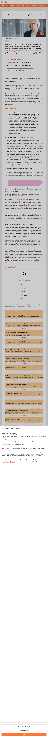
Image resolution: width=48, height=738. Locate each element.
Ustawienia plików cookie (24, 726)
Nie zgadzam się (24, 730)
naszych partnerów (31, 431)
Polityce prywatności (10, 462)
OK (24, 734)
